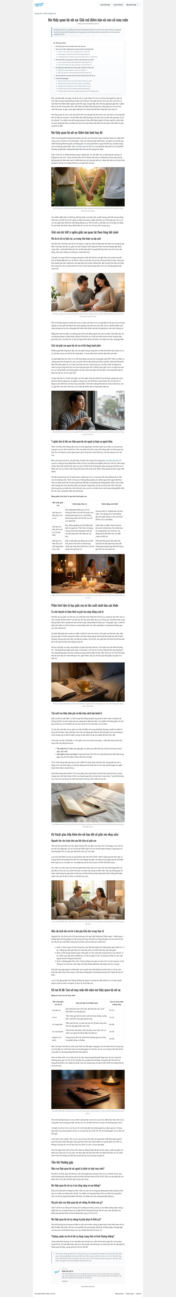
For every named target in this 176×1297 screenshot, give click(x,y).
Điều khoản (119, 1294)
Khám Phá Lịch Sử (48, 1294)
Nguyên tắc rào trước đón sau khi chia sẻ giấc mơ (72, 70)
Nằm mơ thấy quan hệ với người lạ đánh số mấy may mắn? (75, 81)
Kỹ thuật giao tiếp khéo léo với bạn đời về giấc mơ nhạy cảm (75, 68)
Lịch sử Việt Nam (105, 5)
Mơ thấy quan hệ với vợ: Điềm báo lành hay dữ (70, 46)
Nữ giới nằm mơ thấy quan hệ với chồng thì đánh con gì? (74, 86)
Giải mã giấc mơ (50, 13)
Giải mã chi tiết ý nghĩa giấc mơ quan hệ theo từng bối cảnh (75, 49)
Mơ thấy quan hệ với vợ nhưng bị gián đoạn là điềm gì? (74, 88)
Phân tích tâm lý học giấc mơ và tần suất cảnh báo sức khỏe (75, 60)
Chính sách (130, 1294)
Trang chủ (38, 13)
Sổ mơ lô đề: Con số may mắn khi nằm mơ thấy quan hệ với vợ (75, 76)
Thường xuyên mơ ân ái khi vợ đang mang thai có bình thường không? (78, 91)
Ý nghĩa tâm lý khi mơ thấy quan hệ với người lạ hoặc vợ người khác (77, 57)
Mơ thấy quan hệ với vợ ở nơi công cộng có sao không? (74, 83)
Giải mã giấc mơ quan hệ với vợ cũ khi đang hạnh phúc (74, 54)
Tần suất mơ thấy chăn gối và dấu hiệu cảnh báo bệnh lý (74, 65)
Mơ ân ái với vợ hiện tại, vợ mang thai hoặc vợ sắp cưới (74, 52)
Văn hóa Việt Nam (131, 5)
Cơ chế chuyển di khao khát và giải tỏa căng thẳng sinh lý (75, 62)
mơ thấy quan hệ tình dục (85, 146)
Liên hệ (138, 1294)
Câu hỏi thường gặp (62, 78)
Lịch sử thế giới (118, 5)
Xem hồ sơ (65, 1281)
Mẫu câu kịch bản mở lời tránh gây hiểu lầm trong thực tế (74, 73)
